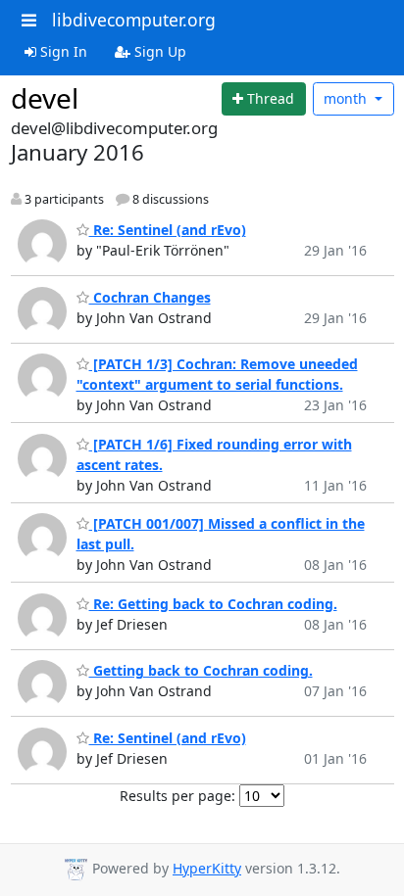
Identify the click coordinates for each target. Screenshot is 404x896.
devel (44, 98)
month (347, 98)
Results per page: (177, 795)
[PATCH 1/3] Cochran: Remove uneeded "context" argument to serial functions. (217, 374)
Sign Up (158, 51)
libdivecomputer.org (134, 19)
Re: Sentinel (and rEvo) (167, 229)
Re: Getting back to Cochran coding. (213, 603)
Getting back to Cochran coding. (201, 670)
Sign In (61, 51)
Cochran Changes (150, 297)
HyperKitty (207, 868)
